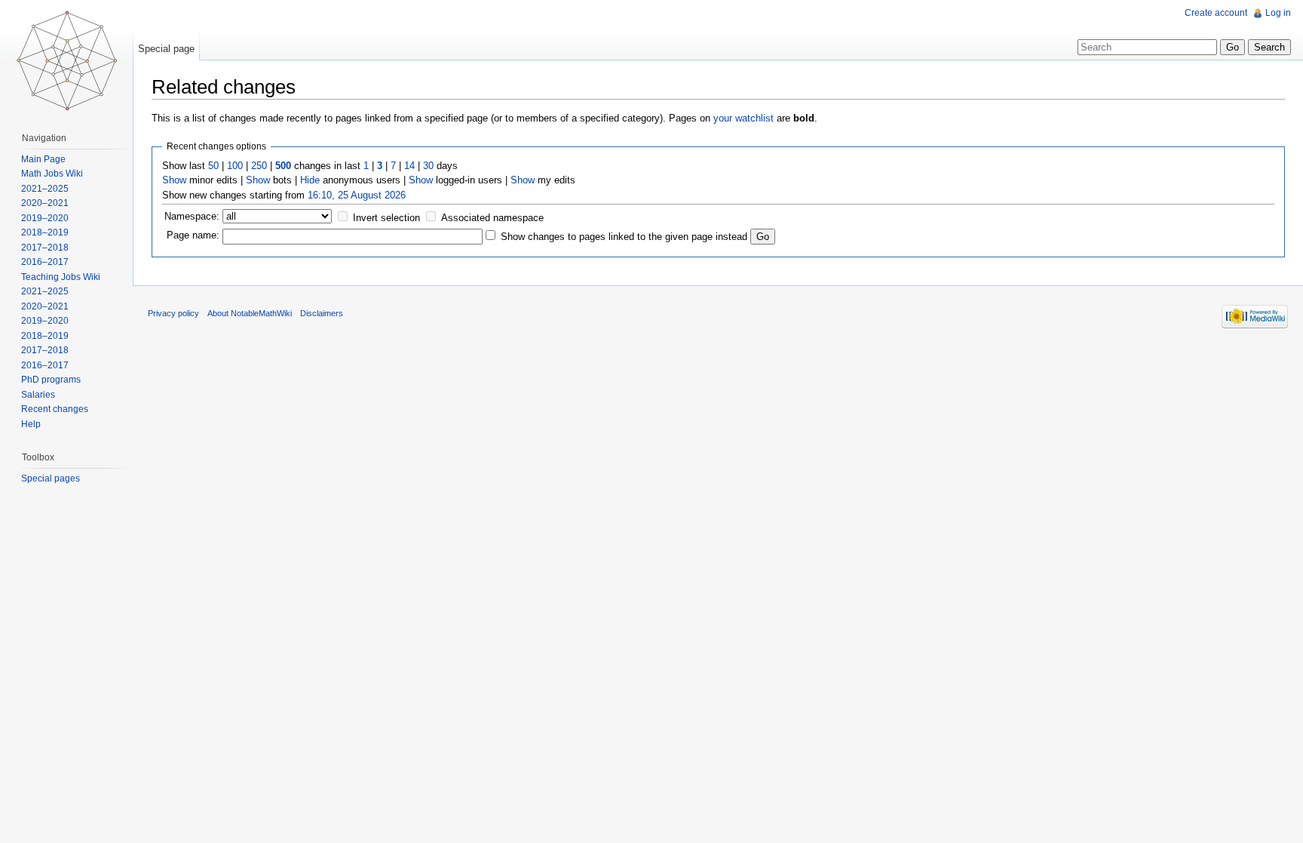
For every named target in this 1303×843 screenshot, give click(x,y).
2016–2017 (45, 262)
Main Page (43, 159)
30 (428, 165)
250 (259, 165)
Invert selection (386, 217)
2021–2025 (45, 188)
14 (409, 165)
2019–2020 (45, 218)
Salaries (38, 394)
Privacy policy (173, 313)
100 (235, 165)
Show (174, 180)
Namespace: (191, 216)
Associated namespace (492, 217)
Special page (166, 48)
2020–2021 (45, 203)
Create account (1216, 13)
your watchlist (743, 118)
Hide (310, 180)
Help (31, 424)
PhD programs (51, 379)
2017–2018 (45, 247)
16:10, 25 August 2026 (357, 195)
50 (213, 165)
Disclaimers (321, 313)
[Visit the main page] (66, 60)
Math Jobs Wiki (52, 173)
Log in (1278, 13)
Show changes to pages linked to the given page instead (624, 236)
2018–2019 (45, 232)
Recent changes (54, 409)
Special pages (50, 478)
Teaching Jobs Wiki (60, 277)
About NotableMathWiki (249, 313)
